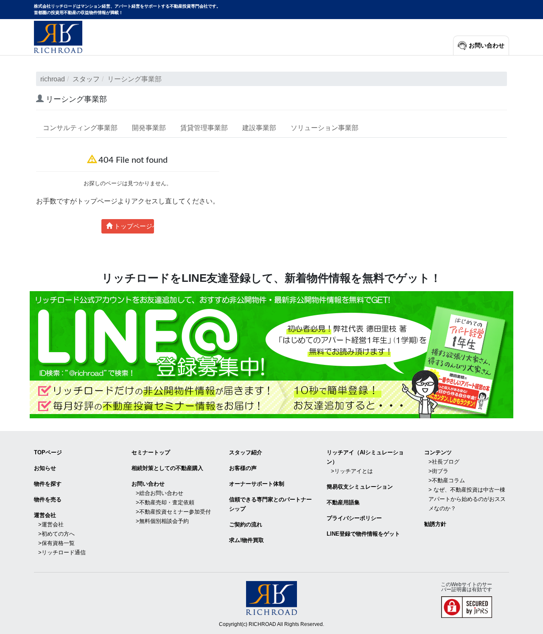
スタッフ (86, 79)
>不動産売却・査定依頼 (165, 502)
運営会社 (45, 515)
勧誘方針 (435, 524)
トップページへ (133, 226)
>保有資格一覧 (56, 543)
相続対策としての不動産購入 (167, 468)
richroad (52, 79)
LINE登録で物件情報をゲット (363, 534)
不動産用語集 (343, 502)
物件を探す (48, 484)
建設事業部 (259, 127)
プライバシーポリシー (354, 518)
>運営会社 (51, 524)
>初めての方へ (56, 534)
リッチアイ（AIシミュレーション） (365, 457)
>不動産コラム (446, 480)
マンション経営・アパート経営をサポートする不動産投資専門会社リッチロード (58, 37)
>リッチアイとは (352, 471)
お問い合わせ (486, 45)
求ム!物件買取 (246, 540)
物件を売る (48, 499)
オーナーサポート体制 (256, 484)
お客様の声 (243, 468)
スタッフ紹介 (245, 452)
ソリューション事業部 (324, 127)
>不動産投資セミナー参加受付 (173, 512)
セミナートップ (151, 452)
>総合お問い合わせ (159, 493)
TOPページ (48, 452)
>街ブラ (438, 471)
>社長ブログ (443, 462)
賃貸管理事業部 (204, 127)
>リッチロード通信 (62, 552)
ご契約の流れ (245, 524)
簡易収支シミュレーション (360, 487)
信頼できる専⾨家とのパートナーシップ (270, 504)
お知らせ (45, 468)
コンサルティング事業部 (80, 127)
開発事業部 (149, 127)
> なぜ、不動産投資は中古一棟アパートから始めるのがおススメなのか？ (467, 499)
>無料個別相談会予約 (162, 521)
